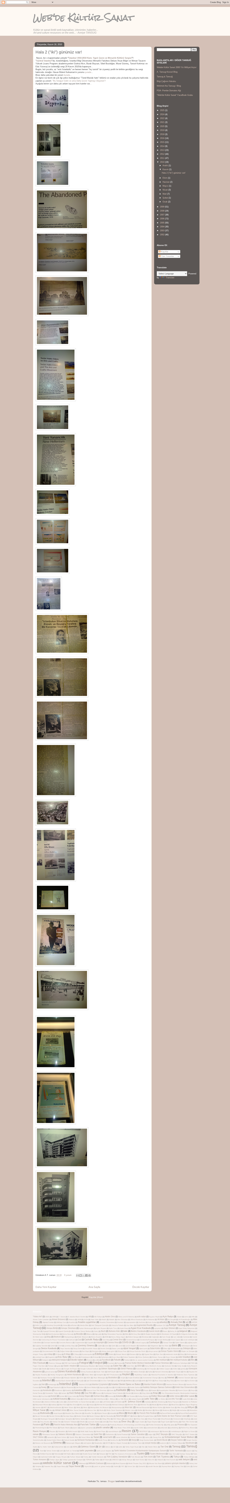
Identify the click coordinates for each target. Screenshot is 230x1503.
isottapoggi (52, 1384)
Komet (53, 1396)
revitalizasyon (176, 1431)
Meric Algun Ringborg (189, 1404)
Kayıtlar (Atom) (96, 1297)
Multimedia (45, 1413)
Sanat (96, 1437)
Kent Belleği (75, 1393)
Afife (193, 1317)
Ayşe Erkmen (169, 1328)
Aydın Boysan (101, 1328)
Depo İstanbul (65, 1348)
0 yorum (68, 1275)
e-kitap (49, 1354)
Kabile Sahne (135, 1387)
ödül (104, 1422)
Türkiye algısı (54, 1460)
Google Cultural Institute (89, 1369)
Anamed (120, 1322)
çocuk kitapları (131, 1346)
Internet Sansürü (184, 1378)
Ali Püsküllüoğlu (184, 1319)
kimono (136, 1393)
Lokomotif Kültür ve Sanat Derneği (79, 1402)
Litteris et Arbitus (50, 1402)
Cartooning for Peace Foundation (53, 1340)
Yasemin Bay (49, 1466)
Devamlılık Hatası (91, 1348)
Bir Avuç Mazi (136, 1334)
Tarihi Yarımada (176, 1451)
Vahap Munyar (127, 1460)
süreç (75, 1447)
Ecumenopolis (87, 1354)
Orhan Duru (140, 1419)
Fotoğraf (97, 1362)
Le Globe (161, 1399)
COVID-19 (126, 1342)
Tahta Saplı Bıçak (132, 1447)
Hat (185, 1372)
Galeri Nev (118, 1366)
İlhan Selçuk (159, 1380)
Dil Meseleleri (175, 1348)
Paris (47, 1424)
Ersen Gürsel (170, 1357)
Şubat (166, 198)
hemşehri (100, 1375)
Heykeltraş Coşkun (141, 1375)
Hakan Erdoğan (124, 1372)
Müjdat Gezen (102, 1413)
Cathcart (72, 1340)
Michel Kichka (158, 1407)
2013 (162, 150)
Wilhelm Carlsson (96, 1463)
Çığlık (100, 1346)
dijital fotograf (129, 1348)
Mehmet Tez (144, 1404)
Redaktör (61, 1431)
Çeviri (60, 1346)
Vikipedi (160, 1460)
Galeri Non (130, 1366)
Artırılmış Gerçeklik (53, 1325)
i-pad (115, 1380)
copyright (100, 1342)
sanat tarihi (107, 1437)
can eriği (177, 1337)
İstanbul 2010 (84, 1384)
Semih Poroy (102, 1440)
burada (67, 75)
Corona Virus (113, 1342)
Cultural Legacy (140, 1342)
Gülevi (175, 1369)
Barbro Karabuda (138, 1331)
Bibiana (89, 1334)
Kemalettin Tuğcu (52, 1393)
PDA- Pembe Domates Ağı (169, 90)
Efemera (133, 1354)
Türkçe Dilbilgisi (189, 1457)
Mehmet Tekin (133, 1404)
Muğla (174, 1410)
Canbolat (186, 1337)
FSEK (193, 1363)
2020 (162, 126)
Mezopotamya (117, 1407)
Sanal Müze (85, 1437)
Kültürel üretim (88, 1399)
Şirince (107, 1447)
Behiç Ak (173, 1331)
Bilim (126, 1334)
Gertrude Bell (169, 1366)
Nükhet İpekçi (80, 1419)
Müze (121, 1413)
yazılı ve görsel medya (102, 1466)
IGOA (81, 1378)
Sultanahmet (59, 1447)
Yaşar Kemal (74, 1466)
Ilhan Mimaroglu (99, 1378)
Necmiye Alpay (68, 1416)
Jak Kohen (80, 1387)
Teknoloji (57, 1454)
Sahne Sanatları (138, 1434)
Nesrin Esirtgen (94, 1416)
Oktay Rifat (106, 1419)
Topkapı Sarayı (184, 1454)
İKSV (150, 1380)
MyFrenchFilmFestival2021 (187, 1413)
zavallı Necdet (153, 1466)
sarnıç (147, 1437)
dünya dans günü (108, 1351)
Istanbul (46, 1380)
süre (68, 1447)
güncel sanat (50, 1372)
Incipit (123, 1378)
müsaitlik (113, 1413)
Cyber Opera (179, 1342)
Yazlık (116, 1466)
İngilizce (36, 1384)
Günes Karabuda (66, 1371)
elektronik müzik (171, 1354)
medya (91, 1404)
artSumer (73, 1325)
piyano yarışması (87, 1428)
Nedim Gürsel (81, 1416)
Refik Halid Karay (87, 1431)
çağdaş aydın (192, 1342)
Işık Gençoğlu (79, 1380)
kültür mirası (175, 1396)
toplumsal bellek (47, 1457)
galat (59, 1366)
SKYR (108, 1443)
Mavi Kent (63, 1404)
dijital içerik (143, 1348)
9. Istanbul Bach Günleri (77, 1317)
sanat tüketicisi (121, 1437)
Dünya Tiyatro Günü (169, 1351)
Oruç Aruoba (44, 1422)
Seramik (124, 1440)
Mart (165, 194)
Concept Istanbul (50, 1342)
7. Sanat (62, 1317)
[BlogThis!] (80, 1275)
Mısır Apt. (129, 1407)
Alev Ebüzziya (122, 1319)
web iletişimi (184, 1459)
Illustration (112, 1377)
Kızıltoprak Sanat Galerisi (113, 1393)
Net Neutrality (108, 1416)
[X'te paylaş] (83, 1275)
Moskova (166, 1410)
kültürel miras (75, 1399)
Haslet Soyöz (176, 1372)
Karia (111, 1390)
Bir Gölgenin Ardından (187, 1334)
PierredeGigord (40, 1428)
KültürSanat (101, 1399)
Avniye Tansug (177, 1325)
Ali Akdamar (150, 1319)
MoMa (140, 1410)
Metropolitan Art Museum (99, 1407)
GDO (139, 1366)
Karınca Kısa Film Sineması (96, 1390)
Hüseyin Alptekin (70, 1378)
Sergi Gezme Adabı (147, 1440)
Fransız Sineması (161, 1363)
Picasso (180, 1425)
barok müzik (154, 1331)
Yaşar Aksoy (61, 1466)
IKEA (88, 1378)
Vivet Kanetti (171, 1460)
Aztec (96, 1331)
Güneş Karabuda (87, 1372)
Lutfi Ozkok (106, 1402)
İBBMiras (129, 1380)
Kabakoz (124, 1387)
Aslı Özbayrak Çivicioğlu (100, 1325)
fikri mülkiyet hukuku (179, 1360)
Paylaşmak (103, 1425)
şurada (88, 72)
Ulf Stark (106, 1460)
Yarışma (38, 1466)
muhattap (183, 1410)
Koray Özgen (84, 1396)
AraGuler (142, 1322)
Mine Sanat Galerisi (77, 1410)
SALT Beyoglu (162, 1434)
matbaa (54, 1404)
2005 (162, 223)
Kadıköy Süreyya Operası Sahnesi (157, 1387)
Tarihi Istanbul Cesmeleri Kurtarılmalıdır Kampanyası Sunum (140, 1451)
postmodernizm (151, 1428)
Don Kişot (85, 1351)
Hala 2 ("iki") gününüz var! (59, 52)
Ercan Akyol (116, 1357)
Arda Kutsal (152, 1322)
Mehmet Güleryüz (118, 1404)
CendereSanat (131, 1340)
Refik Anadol (72, 1431)
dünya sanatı (153, 1351)
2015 (162, 142)
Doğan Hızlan (65, 1351)
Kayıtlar (164, 252)
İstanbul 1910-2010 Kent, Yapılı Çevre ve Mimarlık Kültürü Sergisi (100, 58)
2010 (162, 162)
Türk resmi (148, 1457)
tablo (120, 1447)
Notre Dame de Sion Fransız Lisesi (172, 1416)
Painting (176, 1422)
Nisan (165, 190)
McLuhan (83, 1404)
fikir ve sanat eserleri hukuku (143, 1360)
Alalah (104, 1319)
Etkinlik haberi (76, 1360)
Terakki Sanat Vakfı (90, 1454)
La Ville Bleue (123, 1399)
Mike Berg (181, 1407)
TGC (110, 1454)
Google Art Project (70, 1369)
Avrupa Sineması (68, 1328)
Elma (182, 1354)
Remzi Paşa (100, 1431)
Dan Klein (165, 1346)
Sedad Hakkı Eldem (54, 1440)
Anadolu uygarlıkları (87, 1322)
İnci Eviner (191, 1380)
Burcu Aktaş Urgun (118, 1337)
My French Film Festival (147, 1413)
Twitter (97, 1460)
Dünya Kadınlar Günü (138, 1351)
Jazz (110, 1387)
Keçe (193, 1390)
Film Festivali (39, 1363)
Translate (170, 277)
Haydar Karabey (41, 1375)
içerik (137, 1380)
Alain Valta (95, 1319)
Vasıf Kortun (140, 1460)
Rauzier (52, 1431)
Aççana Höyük (154, 1317)
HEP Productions (112, 1375)
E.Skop (76, 1354)
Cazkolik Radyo (91, 1339)
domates (76, 1351)
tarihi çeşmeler (86, 1450)
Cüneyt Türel (167, 1342)
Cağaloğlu (155, 1337)
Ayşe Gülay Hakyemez (187, 1328)
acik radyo (141, 1316)
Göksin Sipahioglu (109, 1369)
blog (49, 1337)
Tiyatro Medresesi (157, 1454)
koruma (119, 1396)
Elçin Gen (159, 1354)
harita (150, 1372)
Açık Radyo (168, 1316)
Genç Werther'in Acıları (153, 1366)
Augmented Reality (144, 1325)
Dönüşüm (95, 1351)
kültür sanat (188, 1396)
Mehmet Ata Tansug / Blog (169, 86)
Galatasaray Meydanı (87, 1366)
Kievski (128, 1393)
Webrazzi (82, 1463)
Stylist (35, 1447)
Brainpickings (69, 1337)
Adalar (179, 1317)
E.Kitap (67, 1354)
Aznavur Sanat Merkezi (82, 1331)
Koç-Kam (44, 1396)
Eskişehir (45, 1360)
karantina (78, 1390)
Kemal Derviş (37, 1393)
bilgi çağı (98, 1334)
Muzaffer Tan (89, 1413)
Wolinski (110, 1463)
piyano (75, 1428)
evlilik (97, 1360)
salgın (150, 1434)
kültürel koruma (60, 1399)
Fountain (111, 1363)
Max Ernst (73, 1404)
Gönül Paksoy (127, 1369)
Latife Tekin (149, 1399)
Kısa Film (88, 1393)
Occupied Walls (93, 1419)
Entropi (95, 1357)
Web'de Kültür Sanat (83, 17)
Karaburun (58, 1390)
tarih (61, 1451)
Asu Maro (130, 1325)
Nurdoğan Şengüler (65, 1419)
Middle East (170, 1407)
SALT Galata (190, 1434)
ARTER (194, 1322)
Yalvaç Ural (193, 1463)
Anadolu (72, 1322)
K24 (116, 1387)
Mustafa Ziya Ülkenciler (73, 1413)
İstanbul (65, 1384)
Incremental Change (150, 1378)
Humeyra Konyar (46, 1378)
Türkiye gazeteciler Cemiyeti (72, 1460)
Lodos (61, 1402)
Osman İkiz (57, 1422)
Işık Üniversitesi (92, 1380)
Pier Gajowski (192, 1425)
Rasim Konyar (39, 1431)
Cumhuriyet (154, 1342)
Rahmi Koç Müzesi (188, 1428)
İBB (121, 1380)
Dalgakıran (154, 1346)
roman (35, 1434)
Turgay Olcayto (61, 1457)
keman (63, 1393)
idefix (143, 1380)
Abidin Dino (110, 1316)
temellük (77, 1454)
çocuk (120, 1346)
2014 (162, 146)
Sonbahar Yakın (136, 1443)
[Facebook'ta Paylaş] (86, 1275)
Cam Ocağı (166, 1337)
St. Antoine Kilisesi (175, 1443)
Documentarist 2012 (50, 1351)
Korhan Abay (99, 1396)
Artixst (65, 1325)
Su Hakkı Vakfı (45, 1447)
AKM (79, 1319)
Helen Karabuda (74, 1375)
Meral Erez (175, 1404)
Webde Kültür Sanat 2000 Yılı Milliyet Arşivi (176, 67)
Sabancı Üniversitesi (83, 1434)
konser (62, 1396)
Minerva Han (91, 1410)
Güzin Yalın (100, 1372)
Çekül (53, 1346)
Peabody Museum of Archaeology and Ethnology (128, 1425)
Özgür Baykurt (152, 1422)
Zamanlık (142, 1466)
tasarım (189, 1451)
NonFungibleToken (147, 1416)
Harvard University (161, 1372)
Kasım (166, 169)
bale (125, 1331)
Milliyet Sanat (39, 1410)
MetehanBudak (55, 1407)
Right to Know (189, 1431)
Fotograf (84, 1362)
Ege (140, 1354)
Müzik (130, 1413)
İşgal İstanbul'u (55, 1387)
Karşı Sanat (136, 1390)
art (187, 1322)
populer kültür (138, 1428)
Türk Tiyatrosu (163, 1456)
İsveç (43, 1387)
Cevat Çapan (175, 1340)
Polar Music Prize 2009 (122, 1428)
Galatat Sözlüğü (104, 1366)
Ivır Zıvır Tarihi (106, 1380)
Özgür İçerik (165, 1422)
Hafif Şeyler (111, 1372)
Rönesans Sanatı (48, 1434)
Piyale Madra (65, 1428)
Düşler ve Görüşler (188, 1351)
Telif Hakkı (67, 1454)
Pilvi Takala (53, 1428)
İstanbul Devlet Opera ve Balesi (125, 1384)
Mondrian (148, 1410)
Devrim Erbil (104, 1348)
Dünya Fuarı (122, 1351)
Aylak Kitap (124, 1328)
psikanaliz (163, 1428)
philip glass (170, 1425)
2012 (162, 154)
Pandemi (37, 1425)
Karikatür (121, 1390)
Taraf (41, 1451)
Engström (51, 1357)
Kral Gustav (130, 1396)
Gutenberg (140, 1369)
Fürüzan (51, 1366)
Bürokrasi (145, 1337)
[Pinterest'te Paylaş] (89, 1275)
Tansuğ (191, 1446)
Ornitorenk (177, 1419)
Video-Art (151, 1460)
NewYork (120, 1416)
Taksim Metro (152, 1447)
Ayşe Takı (36, 1331)
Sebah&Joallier (38, 1440)
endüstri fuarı (40, 1357)
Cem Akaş (106, 1340)
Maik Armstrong (159, 1402)
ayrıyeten (157, 1328)
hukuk (35, 1378)
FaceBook (106, 1360)
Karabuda (47, 1390)
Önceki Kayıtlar (140, 1287)
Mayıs (166, 186)
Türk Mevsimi (136, 1457)
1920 (47, 1317)
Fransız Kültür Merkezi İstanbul (138, 1363)
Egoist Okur (149, 1354)
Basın (165, 1331)
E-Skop (58, 1354)
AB (89, 1316)
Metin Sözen (69, 1407)
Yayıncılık (87, 1466)
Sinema (57, 1442)
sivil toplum (87, 1443)
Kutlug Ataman (143, 1396)
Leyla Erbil (186, 1399)
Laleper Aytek (136, 1399)
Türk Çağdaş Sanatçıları (117, 1457)
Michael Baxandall (143, 1407)
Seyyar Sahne (177, 1440)
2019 (162, 130)
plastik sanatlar (103, 1427)
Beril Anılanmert (54, 1334)
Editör (111, 1354)
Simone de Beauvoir (42, 1443)
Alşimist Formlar (48, 1322)
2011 (162, 158)
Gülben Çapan (164, 1369)
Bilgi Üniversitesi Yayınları (113, 1334)
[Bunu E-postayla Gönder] (77, 1275)
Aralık (166, 165)
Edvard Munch (121, 1354)
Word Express (121, 1463)
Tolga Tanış (172, 1454)
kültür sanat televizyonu (41, 1399)
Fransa (119, 1363)
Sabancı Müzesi (65, 1434)
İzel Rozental (68, 1387)
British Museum (82, 1337)
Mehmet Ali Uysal (103, 1404)
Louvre (97, 1402)
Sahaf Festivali (122, 1434)
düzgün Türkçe (38, 1354)
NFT (128, 1416)
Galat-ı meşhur (70, 1366)
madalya (148, 1402)
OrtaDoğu (187, 1419)
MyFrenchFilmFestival (167, 1413)
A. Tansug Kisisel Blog (167, 72)
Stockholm (189, 1443)
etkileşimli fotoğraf (59, 1360)
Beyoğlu (79, 1334)
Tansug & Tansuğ (165, 76)
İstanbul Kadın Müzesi (153, 1384)
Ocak (165, 202)
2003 (162, 230)
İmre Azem (180, 1380)
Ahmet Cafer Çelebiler (41, 1319)
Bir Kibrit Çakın (38, 1337)
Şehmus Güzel (88, 1446)
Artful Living (39, 1325)
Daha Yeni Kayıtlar (46, 1287)
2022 (162, 118)
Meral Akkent (163, 1404)
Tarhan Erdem (51, 1451)
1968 (54, 1317)
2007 (162, 215)
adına (186, 1317)
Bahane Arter (114, 1331)
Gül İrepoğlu (151, 1369)
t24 (114, 1447)
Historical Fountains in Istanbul (162, 1375)
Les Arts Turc (173, 1399)
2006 (162, 218)
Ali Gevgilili (172, 1319)
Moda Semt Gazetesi (114, 1410)
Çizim (113, 1346)
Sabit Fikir (98, 1434)
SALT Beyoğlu (177, 1434)
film (192, 1360)
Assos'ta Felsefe (118, 1325)
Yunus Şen (131, 1466)
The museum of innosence (124, 1454)
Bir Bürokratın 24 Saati (168, 1334)
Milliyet (191, 1407)
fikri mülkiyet (161, 1360)
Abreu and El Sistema (126, 1317)
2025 (162, 110)
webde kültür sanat (57, 1463)
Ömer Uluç (126, 1421)
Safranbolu (110, 1434)
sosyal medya (151, 1443)
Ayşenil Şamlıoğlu (64, 1331)
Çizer (107, 1346)
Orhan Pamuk (153, 1419)
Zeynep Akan (166, 1466)
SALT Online (38, 1437)
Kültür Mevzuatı (158, 1396)
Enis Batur (62, 1357)
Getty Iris (180, 1366)
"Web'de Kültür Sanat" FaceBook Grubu (175, 95)
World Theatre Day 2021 (137, 1463)
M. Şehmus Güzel (133, 1401)
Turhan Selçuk (75, 1457)
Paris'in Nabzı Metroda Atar (65, 1425)
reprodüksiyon (113, 1431)
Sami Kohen (61, 1437)
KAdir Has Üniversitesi (184, 1387)
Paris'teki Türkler (88, 1424)
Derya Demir (77, 1348)
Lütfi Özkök (118, 1402)
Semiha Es (114, 1440)
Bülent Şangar (133, 1337)
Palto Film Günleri (188, 1422)
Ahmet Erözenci (58, 1319)
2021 (162, 122)
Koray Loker (71, 1396)
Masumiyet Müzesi (41, 1404)
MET (45, 1407)
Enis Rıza (74, 1357)
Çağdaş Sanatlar (41, 1346)
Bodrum (57, 1337)
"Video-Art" (37, 1316)
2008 (162, 211)
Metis (78, 1407)
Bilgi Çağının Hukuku (166, 81)
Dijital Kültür (155, 1348)
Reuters (165, 1431)
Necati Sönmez (40, 1416)
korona (110, 1396)
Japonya (103, 1387)
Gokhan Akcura (55, 1369)
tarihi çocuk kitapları (104, 1451)
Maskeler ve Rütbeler (189, 1402)
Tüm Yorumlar (167, 256)
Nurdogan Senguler (48, 1419)
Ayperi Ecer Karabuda (141, 1328)
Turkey (86, 1457)
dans (174, 1345)
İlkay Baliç (170, 1380)
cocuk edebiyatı (189, 1340)
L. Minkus (111, 1399)
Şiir (100, 1447)
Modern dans (130, 1410)
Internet (170, 1377)
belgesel (183, 1331)
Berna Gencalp (67, 1334)
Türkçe (177, 1456)
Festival (127, 1360)
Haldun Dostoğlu (139, 1372)
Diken (166, 1348)
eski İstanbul (184, 1357)
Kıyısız (98, 1393)
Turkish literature (98, 1457)
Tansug (176, 1446)
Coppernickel (79, 1342)
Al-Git (86, 1319)
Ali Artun (161, 1319)
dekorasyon (186, 1346)
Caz (79, 1340)
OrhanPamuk (165, 1419)
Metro (85, 1407)
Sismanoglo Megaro (73, 1443)
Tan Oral (164, 1446)
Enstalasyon (85, 1357)
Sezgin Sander (191, 1440)
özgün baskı (139, 1422)
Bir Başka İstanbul (150, 1334)
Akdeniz (72, 1319)
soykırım (163, 1443)
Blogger (111, 1481)
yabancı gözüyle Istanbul (175, 1463)
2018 (162, 134)
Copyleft (90, 1342)
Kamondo (36, 1390)
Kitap (155, 1393)
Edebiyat (100, 1354)
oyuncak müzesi (94, 1422)
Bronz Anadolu (96, 1337)
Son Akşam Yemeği (120, 1443)
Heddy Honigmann (57, 1375)
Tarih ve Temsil (71, 1451)
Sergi (134, 1440)
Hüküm (58, 1378)
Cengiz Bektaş (162, 1340)
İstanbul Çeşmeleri (100, 1384)
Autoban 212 (161, 1325)
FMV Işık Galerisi (70, 1363)
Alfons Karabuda (137, 1319)
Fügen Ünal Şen (39, 1366)
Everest (89, 1360)
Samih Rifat (74, 1437)
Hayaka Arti (193, 1372)
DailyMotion (143, 1346)
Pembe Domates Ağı (156, 1425)
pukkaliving (174, 1428)
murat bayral (58, 1413)
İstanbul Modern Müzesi (175, 1384)
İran (43, 1384)
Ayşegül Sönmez (49, 1331)
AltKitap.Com (61, 1322)
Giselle (44, 1369)
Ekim (165, 178)
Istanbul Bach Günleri (63, 1380)
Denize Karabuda (48, 1348)
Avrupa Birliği (52, 1328)
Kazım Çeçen (183, 1390)
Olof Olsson (117, 1419)
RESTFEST (143, 1431)
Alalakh (111, 1319)
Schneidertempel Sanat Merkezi (179, 1437)
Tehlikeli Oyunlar (46, 1454)
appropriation (131, 1322)
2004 (162, 226)
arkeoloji (163, 1322)
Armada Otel (176, 1322)
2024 (162, 114)
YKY (122, 1466)
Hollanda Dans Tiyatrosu (186, 1375)
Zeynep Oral (178, 1466)
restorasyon (155, 1431)
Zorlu (188, 1466)
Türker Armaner (39, 1459)
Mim (50, 1410)
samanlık (50, 1437)
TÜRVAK (89, 1460)
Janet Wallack (92, 1387)
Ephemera (105, 1357)
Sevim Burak (162, 1440)
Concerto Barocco (65, 1342)
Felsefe (117, 1360)
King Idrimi (146, 1393)
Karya (146, 1390)
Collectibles (37, 1342)
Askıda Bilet (84, 1325)
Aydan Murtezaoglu (86, 1328)
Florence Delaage (55, 1363)
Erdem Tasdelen (129, 1357)
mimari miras (60, 1410)
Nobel (135, 1416)
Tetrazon (102, 1454)
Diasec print (116, 1348)
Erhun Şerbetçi (143, 1357)
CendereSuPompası (147, 1340)
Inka (162, 1378)
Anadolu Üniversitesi (107, 1322)
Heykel (126, 1374)
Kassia (153, 1390)
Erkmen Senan (157, 1357)
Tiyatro (140, 1453)
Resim (126, 1431)
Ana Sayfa (94, 1287)
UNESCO (115, 1460)
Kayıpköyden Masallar (167, 1390)
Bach (103, 1331)
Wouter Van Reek (155, 1463)
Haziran (166, 182)
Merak (154, 1404)
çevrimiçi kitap (70, 1346)
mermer (38, 1407)
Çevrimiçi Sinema (86, 1345)
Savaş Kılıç (157, 1437)
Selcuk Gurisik (69, 1440)
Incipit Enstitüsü (134, 1378)
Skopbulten (98, 1443)
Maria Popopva (173, 1402)
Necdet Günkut (54, 1416)
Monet (157, 1410)
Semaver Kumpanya (86, 1440)
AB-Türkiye (98, 1317)
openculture (129, 1419)
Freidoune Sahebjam (180, 1363)
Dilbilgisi (186, 1348)
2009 (162, 207)
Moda (102, 1410)
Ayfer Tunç (113, 1328)
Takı (143, 1447)
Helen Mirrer (89, 1375)
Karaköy (68, 1390)
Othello (82, 1422)
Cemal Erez (118, 1340)
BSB (106, 1337)
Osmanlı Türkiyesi (70, 1422)
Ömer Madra (113, 1422)
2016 (162, 138)
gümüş (183, 1369)
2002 (162, 234)
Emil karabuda (192, 1354)
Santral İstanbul (136, 1437)
